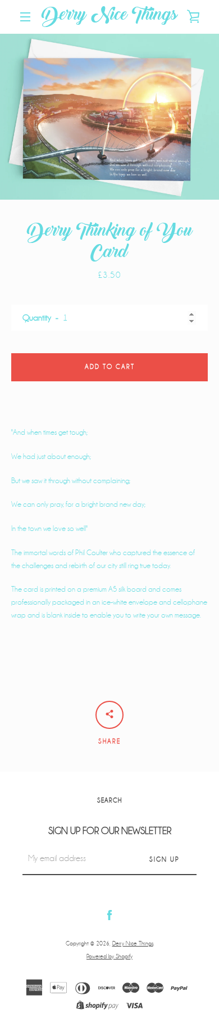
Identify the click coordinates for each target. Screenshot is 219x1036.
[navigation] (25, 17)
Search (109, 800)
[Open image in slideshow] (109, 117)
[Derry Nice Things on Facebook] (109, 915)
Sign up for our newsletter (109, 831)
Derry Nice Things (109, 17)
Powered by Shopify (109, 956)
